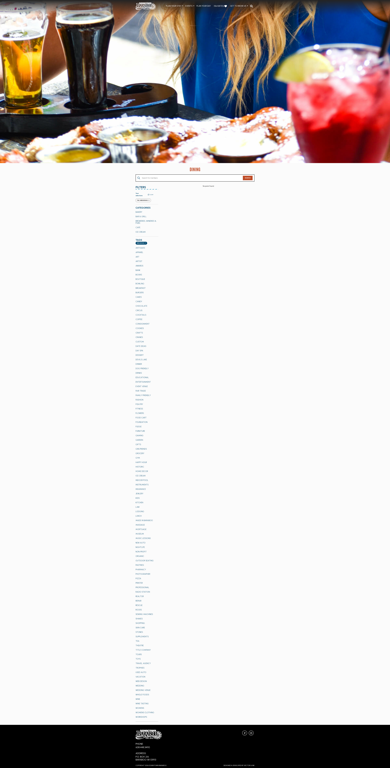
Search (248, 178)
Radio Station (143, 592)
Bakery (139, 212)
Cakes (139, 297)
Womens (140, 708)
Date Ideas (141, 346)
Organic (140, 556)
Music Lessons (143, 538)
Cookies (140, 328)
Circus (139, 310)
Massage (140, 525)
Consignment (143, 324)
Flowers (140, 413)
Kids (138, 498)
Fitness (139, 409)
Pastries (140, 565)
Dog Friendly (142, 368)
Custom (140, 342)
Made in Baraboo (144, 520)
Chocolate (141, 306)
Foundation (141, 422)
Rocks (139, 610)
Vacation (140, 677)
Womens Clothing (145, 712)
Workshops (141, 717)
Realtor (140, 596)
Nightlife (140, 547)
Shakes (139, 619)
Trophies (140, 668)
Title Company (143, 650)
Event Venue (142, 386)
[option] (147, 212)
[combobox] (141, 243)
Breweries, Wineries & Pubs (146, 222)
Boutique (140, 279)
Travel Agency (143, 663)
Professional (142, 587)
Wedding (140, 686)
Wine (138, 699)
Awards (139, 266)
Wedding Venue (143, 690)
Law (138, 507)
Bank (138, 270)
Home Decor (142, 471)
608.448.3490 (143, 747)
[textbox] (141, 243)
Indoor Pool (142, 480)
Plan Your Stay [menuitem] (173, 6)
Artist (139, 261)
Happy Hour (141, 462)
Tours (139, 654)
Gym (138, 458)
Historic (140, 467)
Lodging (140, 511)
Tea (137, 641)
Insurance (141, 489)
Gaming (139, 435)
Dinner (139, 364)
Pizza (138, 578)
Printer (139, 583)
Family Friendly (143, 395)
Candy (139, 301)
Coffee (139, 319)
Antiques (140, 248)
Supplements (142, 636)
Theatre (140, 645)
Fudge (139, 427)
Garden (139, 440)
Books (139, 275)
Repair (138, 601)
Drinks (139, 373)
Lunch (139, 516)
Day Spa (139, 351)
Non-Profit (141, 552)
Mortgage (141, 529)
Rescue (139, 605)
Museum (140, 534)
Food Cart (141, 418)
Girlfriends (141, 449)
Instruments (142, 485)
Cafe (138, 227)
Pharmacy (141, 569)
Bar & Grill (141, 216)
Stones (139, 632)
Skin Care (140, 628)
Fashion (139, 400)
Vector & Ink (249, 765)
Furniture (140, 431)
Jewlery (139, 494)
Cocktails (141, 315)
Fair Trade (141, 391)
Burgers (140, 293)
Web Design (141, 681)
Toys (138, 659)
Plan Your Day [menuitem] (204, 6)
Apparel (139, 252)
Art (137, 257)
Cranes (139, 337)
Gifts (138, 444)
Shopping (140, 623)
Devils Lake (141, 360)
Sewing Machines (144, 614)
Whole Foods (142, 695)
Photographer (143, 574)
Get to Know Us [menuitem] (238, 6)
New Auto (140, 543)
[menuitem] (251, 6)
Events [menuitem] (188, 6)
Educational (142, 377)
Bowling (140, 284)
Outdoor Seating (145, 561)
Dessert (140, 355)
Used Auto (141, 672)
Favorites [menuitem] (219, 6)
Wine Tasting (142, 704)
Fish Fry (139, 404)
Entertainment (143, 382)
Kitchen (139, 502)
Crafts (139, 333)
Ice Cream (141, 232)
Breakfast (141, 288)
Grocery (140, 453)
